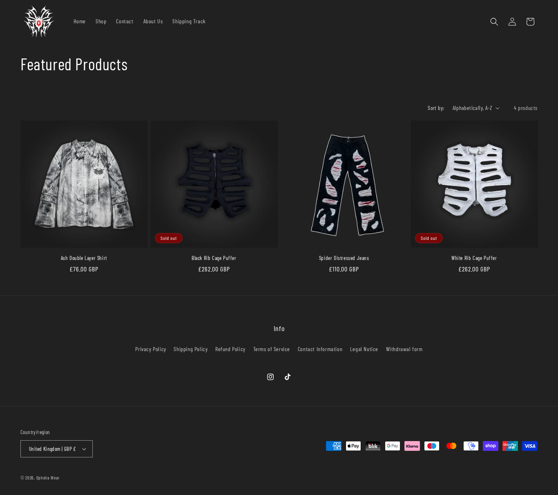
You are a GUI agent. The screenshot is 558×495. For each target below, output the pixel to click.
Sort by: (436, 107)
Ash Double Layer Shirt (84, 258)
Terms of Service (271, 348)
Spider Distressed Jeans (344, 258)
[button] (494, 22)
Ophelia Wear (48, 477)
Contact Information (320, 348)
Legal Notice (364, 348)
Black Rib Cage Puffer (214, 258)
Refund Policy (230, 348)
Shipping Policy (191, 348)
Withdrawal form (404, 348)
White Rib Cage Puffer (474, 258)
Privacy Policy (150, 348)
